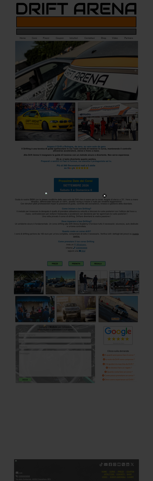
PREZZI (55, 263)
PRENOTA (76, 263)
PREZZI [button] (121, 471)
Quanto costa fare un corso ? (120, 371)
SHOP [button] (129, 474)
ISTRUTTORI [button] (109, 474)
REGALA (98, 263)
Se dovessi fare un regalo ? (120, 367)
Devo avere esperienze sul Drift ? (119, 379)
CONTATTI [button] (120, 474)
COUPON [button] (130, 471)
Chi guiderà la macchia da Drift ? (119, 364)
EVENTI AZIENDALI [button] (118, 477)
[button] (22, 472)
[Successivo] (135, 71)
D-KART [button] (130, 477)
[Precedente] (18, 71)
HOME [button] (104, 471)
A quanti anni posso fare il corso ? (119, 355)
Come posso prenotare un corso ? (119, 375)
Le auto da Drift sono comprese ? (120, 359)
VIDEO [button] (104, 477)
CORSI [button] (112, 471)
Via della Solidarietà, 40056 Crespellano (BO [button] (33, 479)
